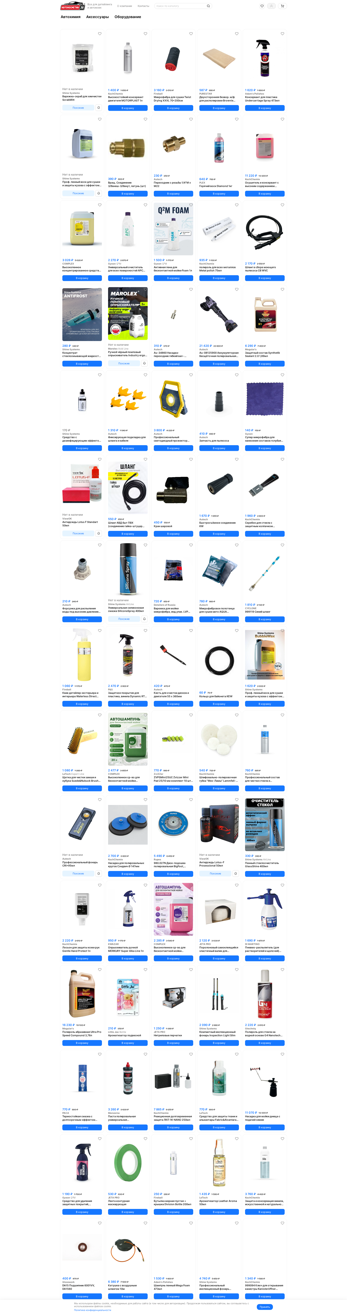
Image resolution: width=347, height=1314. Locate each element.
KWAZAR (113, 944)
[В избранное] (100, 33)
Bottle (122, 1031)
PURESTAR (205, 93)
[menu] (173, 17)
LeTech (66, 773)
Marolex (112, 348)
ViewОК (67, 518)
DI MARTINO (252, 944)
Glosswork (68, 1282)
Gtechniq (250, 1028)
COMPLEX (68, 263)
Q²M (118, 263)
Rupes (157, 859)
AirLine (130, 604)
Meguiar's (250, 349)
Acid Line (123, 348)
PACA (65, 1112)
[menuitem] (70, 17)
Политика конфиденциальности (92, 1310)
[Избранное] (262, 6)
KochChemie (115, 93)
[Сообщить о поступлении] (98, 107)
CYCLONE (250, 608)
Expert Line (77, 773)
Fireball (158, 93)
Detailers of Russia (164, 604)
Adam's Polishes (254, 93)
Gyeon (112, 263)
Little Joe (113, 1031)
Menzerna (114, 1112)
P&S (110, 689)
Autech (158, 179)
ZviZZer (158, 773)
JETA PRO (205, 944)
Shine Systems (71, 92)
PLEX (202, 182)
